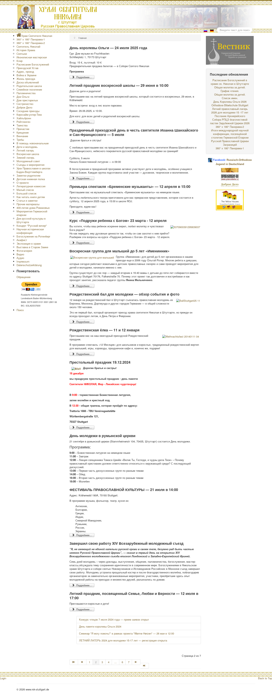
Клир (20, 61)
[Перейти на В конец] (144, 666)
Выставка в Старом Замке (32, 247)
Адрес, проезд (25, 71)
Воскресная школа (28, 154)
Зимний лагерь (25, 157)
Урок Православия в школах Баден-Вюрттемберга (34, 170)
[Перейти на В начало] (73, 662)
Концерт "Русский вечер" (32, 225)
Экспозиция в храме (29, 243)
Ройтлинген (23, 122)
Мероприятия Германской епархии (32, 213)
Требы (20, 140)
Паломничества (26, 93)
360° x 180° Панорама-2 (31, 43)
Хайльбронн (24, 118)
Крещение (23, 132)
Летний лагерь (25, 150)
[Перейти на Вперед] (136, 662)
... (115, 662)
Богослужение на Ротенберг (33, 236)
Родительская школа (29, 86)
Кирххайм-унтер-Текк (29, 114)
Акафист (22, 240)
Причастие (23, 129)
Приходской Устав (27, 68)
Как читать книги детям (31, 197)
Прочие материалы (28, 204)
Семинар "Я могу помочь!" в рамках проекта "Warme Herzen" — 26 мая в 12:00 (126, 633)
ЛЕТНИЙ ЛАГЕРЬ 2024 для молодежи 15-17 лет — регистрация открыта (123, 640)
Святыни (22, 54)
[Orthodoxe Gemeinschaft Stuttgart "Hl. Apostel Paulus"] (230, 170)
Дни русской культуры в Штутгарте (31, 220)
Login (3, 678)
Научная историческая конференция (30, 231)
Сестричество (25, 104)
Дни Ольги (23, 97)
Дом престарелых (27, 100)
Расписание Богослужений (33, 64)
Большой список (26, 193)
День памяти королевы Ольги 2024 (100, 626)
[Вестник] (230, 50)
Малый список (25, 190)
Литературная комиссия (31, 186)
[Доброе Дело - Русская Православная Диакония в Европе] (230, 184)
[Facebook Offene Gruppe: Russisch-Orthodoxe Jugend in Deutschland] (210, 158)
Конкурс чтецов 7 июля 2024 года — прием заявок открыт (114, 619)
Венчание (22, 136)
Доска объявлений (28, 82)
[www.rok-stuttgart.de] (136, 17)
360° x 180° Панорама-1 (31, 39)
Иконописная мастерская (32, 57)
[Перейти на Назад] (82, 662)
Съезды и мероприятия (30, 165)
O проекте (23, 182)
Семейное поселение (29, 89)
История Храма (26, 50)
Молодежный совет (28, 161)
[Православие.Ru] (230, 177)
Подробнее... (83, 77)
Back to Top (265, 678)
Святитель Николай (28, 46)
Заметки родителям (28, 175)
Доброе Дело (24, 107)
